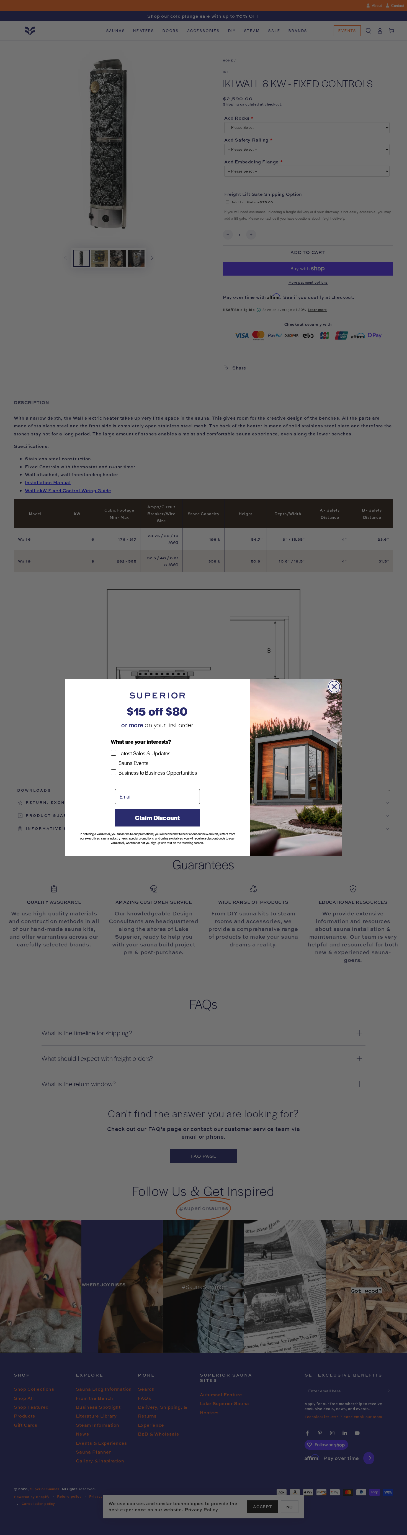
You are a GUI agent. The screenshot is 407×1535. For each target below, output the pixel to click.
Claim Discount (157, 817)
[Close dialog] (334, 686)
